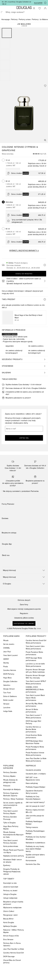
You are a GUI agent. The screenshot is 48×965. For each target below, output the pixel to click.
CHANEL (6, 648)
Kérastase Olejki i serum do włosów (12, 860)
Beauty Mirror (8, 918)
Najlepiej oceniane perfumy (13, 856)
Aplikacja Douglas (10, 926)
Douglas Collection (10, 681)
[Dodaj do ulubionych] (45, 86)
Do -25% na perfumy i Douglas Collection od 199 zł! (16, 3)
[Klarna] (6, 509)
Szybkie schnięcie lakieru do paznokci (35, 855)
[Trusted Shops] (9, 535)
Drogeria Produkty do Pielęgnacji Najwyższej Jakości (11, 871)
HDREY (6, 659)
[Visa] (22, 509)
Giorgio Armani (9, 689)
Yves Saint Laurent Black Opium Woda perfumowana (35, 697)
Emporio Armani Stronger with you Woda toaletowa (35, 670)
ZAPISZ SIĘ (24, 438)
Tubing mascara (32, 827)
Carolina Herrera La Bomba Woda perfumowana (33, 729)
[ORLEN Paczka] (22, 523)
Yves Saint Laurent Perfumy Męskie (10, 812)
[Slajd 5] (5, 76)
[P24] (30, 509)
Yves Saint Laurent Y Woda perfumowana (34, 716)
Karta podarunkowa (10, 846)
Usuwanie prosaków (33, 770)
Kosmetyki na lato (10, 883)
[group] (24, 54)
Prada (5, 666)
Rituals (5, 640)
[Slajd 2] (5, 44)
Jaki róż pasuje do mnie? (35, 806)
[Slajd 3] (5, 54)
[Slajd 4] (5, 65)
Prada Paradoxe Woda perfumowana (34, 653)
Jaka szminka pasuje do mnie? (35, 816)
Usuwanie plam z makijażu (36, 773)
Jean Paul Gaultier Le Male (13, 949)
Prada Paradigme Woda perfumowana (35, 748)
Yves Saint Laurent (10, 655)
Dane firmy (24, 604)
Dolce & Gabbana (10, 696)
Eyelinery (6, 865)
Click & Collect (8, 911)
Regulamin (24, 613)
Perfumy (14, 19)
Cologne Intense (13, 146)
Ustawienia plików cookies (24, 618)
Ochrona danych (24, 600)
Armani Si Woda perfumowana (32, 710)
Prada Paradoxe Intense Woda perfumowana (35, 753)
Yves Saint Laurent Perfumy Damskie (10, 841)
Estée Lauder (8, 700)
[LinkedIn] (20, 560)
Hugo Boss (7, 677)
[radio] (3, 160)
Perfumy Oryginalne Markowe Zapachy (10, 794)
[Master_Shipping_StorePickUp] (30, 523)
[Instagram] (8, 560)
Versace (6, 704)
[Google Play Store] (8, 549)
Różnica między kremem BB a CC (35, 811)
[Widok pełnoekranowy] (45, 140)
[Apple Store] (20, 549)
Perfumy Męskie (9, 776)
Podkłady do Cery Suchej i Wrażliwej (36, 838)
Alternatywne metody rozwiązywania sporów (24, 609)
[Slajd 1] (7, 33)
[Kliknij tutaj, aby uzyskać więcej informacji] (45, 3)
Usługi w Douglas (9, 894)
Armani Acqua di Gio (11, 935)
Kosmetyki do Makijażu (12, 789)
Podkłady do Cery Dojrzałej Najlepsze (33, 797)
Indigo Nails (7, 711)
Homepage (5, 19)
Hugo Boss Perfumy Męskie (10, 827)
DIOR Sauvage (9, 956)
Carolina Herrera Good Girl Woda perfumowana (36, 641)
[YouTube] (12, 560)
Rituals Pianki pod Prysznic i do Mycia (13, 851)
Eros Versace (8, 939)
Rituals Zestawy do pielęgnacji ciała (10, 781)
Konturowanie (31, 860)
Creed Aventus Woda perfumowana (34, 736)
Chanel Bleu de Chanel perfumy (12, 961)
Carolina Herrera (9, 670)
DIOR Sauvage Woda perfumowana (34, 659)
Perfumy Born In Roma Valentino (12, 944)
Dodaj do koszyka (24, 274)
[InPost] (14, 523)
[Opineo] (28, 535)
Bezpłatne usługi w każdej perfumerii (13, 902)
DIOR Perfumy (8, 674)
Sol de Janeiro (8, 644)
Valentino (6, 685)
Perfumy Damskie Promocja (10, 818)
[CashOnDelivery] (39, 509)
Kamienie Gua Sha (33, 864)
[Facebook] (3, 560)
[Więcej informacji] (45, 299)
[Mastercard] (14, 509)
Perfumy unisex (25, 19)
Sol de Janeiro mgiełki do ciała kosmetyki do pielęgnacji (12, 805)
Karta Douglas (8, 922)
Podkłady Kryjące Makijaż (35, 787)
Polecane (6, 785)
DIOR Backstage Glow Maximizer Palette (34, 742)
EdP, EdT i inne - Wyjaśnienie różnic (33, 778)
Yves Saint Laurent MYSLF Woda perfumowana (36, 682)
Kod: (38, 3)
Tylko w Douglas (9, 822)
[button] (24, 570)
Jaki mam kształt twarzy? (35, 802)
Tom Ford (7, 692)
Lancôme (6, 707)
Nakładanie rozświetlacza (35, 842)
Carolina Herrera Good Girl (13, 952)
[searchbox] (24, 12)
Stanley (6, 663)
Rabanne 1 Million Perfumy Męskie (13, 931)
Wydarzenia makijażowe (12, 907)
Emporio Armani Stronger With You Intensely (35, 676)
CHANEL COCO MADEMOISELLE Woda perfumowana (35, 689)
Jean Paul (7, 651)
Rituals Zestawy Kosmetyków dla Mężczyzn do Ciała (13, 834)
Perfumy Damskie (10, 772)
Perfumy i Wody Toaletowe (13, 799)
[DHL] (6, 523)
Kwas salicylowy (32, 783)
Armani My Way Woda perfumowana (34, 704)
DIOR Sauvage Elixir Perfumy (33, 722)
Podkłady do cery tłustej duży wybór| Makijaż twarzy (35, 848)
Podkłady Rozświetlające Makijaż (35, 832)
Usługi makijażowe (10, 898)
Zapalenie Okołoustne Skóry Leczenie (34, 791)
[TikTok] (16, 560)
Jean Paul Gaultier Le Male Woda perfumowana (36, 759)
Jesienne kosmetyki (10, 887)
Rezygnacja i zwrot (10, 915)
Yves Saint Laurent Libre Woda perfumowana (35, 647)
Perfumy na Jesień (10, 890)
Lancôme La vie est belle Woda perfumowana (35, 664)
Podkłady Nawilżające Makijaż (34, 822)
